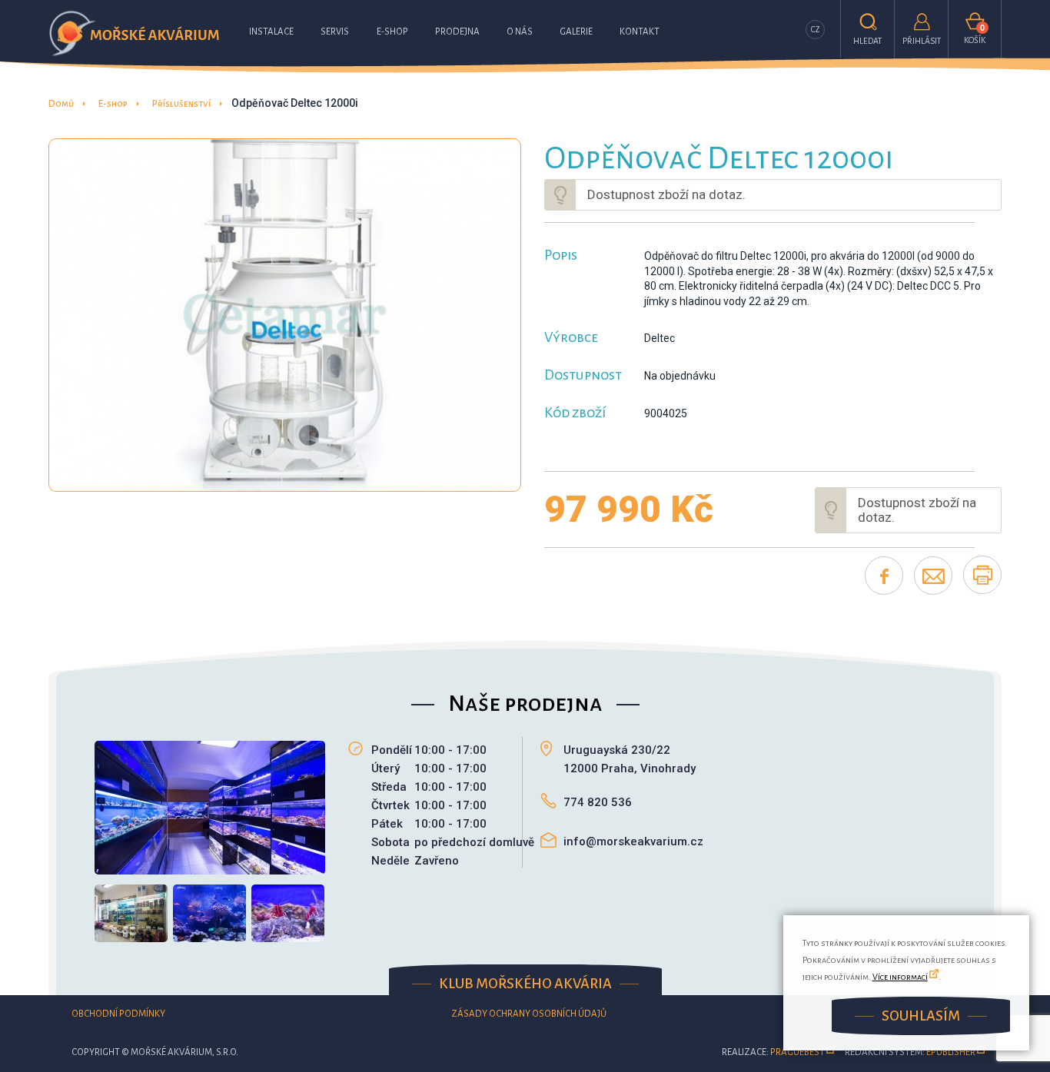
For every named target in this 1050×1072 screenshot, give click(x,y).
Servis (335, 32)
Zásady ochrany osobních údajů (528, 1014)
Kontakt (640, 32)
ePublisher (950, 1052)
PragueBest (797, 1052)
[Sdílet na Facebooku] (884, 575)
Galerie (576, 32)
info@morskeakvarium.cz (633, 841)
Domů (61, 104)
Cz (815, 29)
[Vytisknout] (982, 575)
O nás (520, 32)
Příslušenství (181, 104)
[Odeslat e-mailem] (933, 575)
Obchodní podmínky (118, 1014)
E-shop (392, 32)
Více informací (900, 976)
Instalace (271, 32)
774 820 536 (597, 802)
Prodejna (457, 32)
